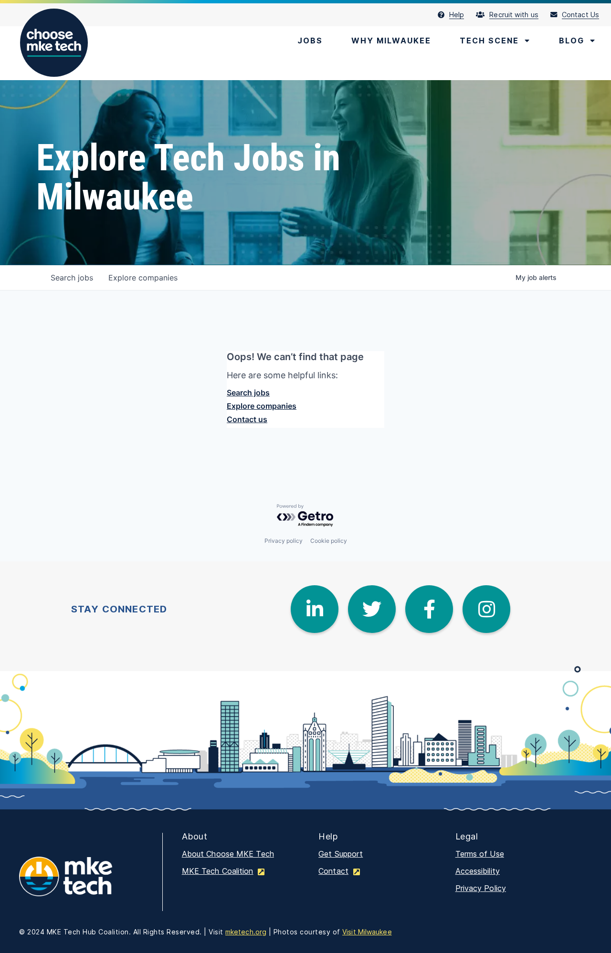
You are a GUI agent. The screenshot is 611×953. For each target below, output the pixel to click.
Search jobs (248, 392)
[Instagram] (486, 609)
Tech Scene (489, 40)
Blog (571, 40)
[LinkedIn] (314, 609)
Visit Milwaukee (367, 932)
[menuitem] (457, 14)
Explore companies (261, 406)
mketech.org (245, 932)
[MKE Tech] (81, 883)
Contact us (247, 419)
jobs (72, 277)
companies (143, 277)
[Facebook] (429, 609)
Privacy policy (283, 540)
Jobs (310, 40)
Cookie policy (328, 540)
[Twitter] (372, 609)
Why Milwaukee (391, 40)
